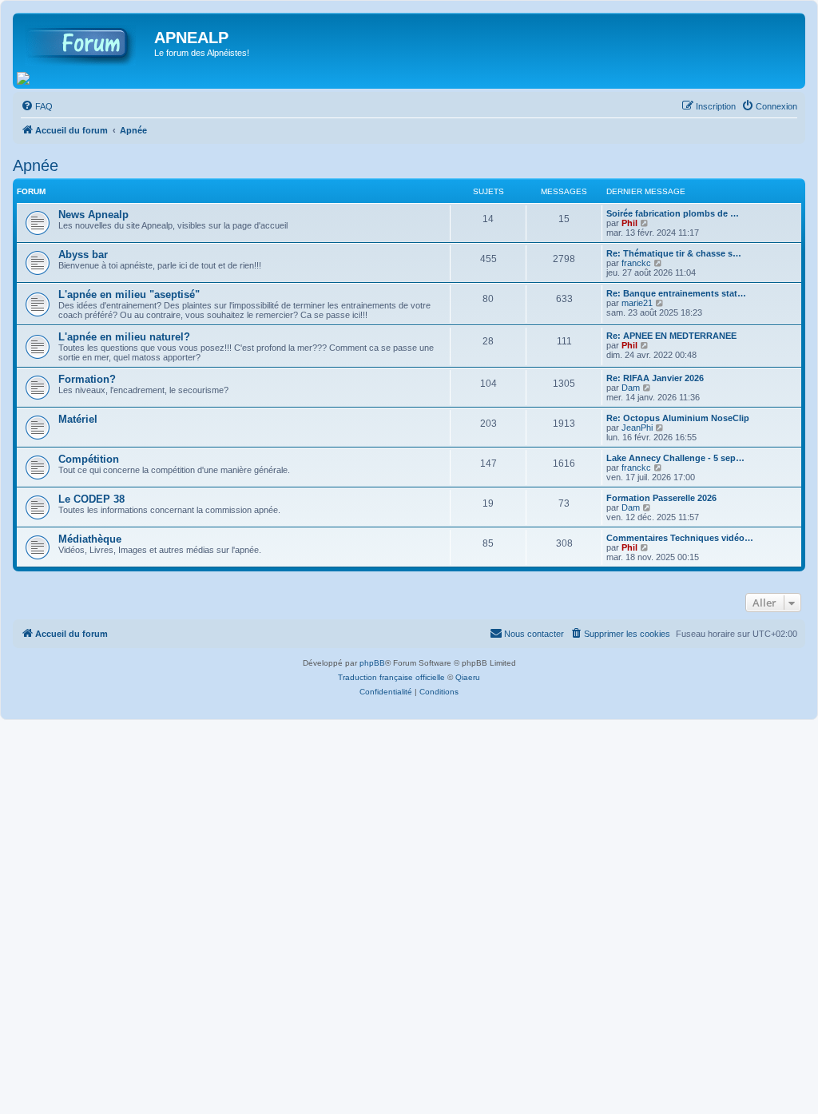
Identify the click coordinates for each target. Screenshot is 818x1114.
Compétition (88, 459)
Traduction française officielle (391, 677)
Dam (630, 387)
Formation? (87, 379)
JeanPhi (637, 427)
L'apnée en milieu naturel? (124, 337)
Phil (629, 223)
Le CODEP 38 (91, 499)
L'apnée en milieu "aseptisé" (129, 294)
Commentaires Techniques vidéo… (679, 538)
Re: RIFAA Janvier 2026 (655, 378)
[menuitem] (37, 106)
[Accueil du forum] (85, 42)
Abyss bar (83, 255)
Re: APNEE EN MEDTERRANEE (671, 335)
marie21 (637, 303)
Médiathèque (89, 539)
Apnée (35, 165)
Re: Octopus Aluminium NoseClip (677, 418)
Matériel (77, 419)
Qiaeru (467, 677)
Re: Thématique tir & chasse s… (673, 253)
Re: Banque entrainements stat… (676, 293)
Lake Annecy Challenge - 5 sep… (675, 458)
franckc (636, 263)
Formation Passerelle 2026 (661, 498)
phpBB (372, 662)
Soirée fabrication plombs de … (672, 213)
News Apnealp (93, 215)
